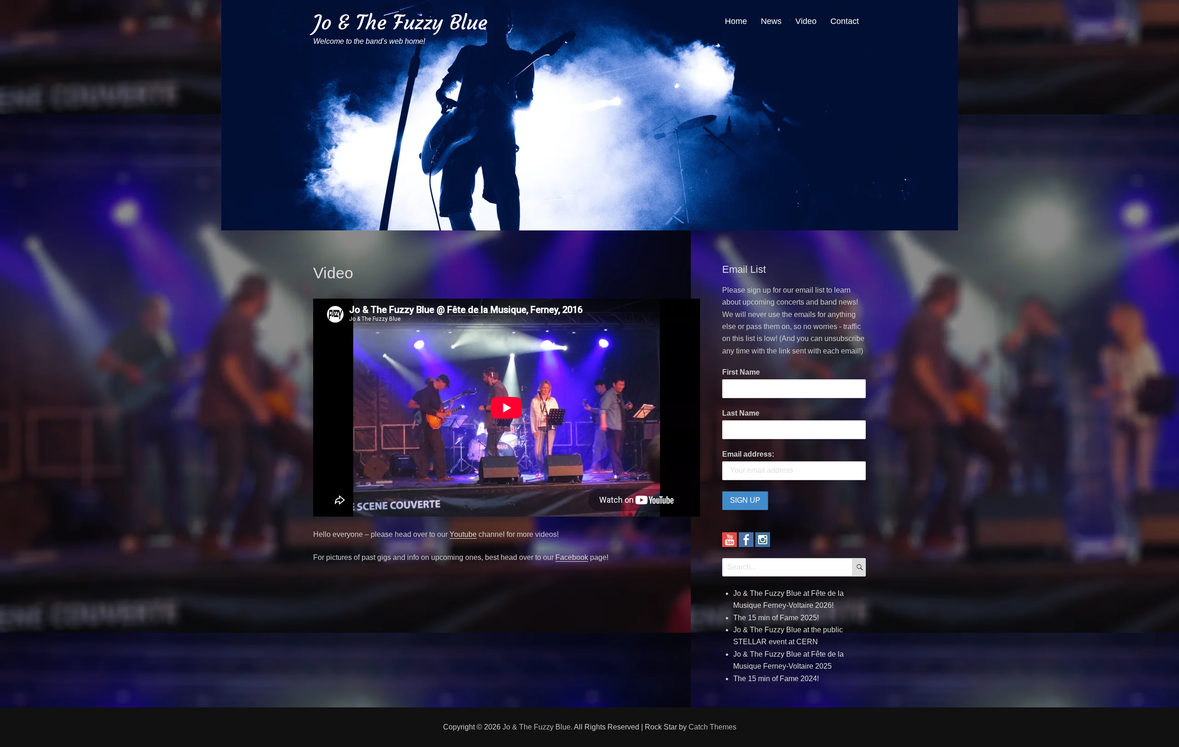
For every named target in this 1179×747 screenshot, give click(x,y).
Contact (844, 21)
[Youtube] (729, 539)
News (771, 21)
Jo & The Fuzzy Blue (400, 22)
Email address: (748, 454)
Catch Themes (712, 727)
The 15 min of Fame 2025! (776, 618)
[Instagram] (762, 539)
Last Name (740, 413)
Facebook (571, 557)
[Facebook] (746, 539)
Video (806, 21)
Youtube (463, 534)
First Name (741, 372)
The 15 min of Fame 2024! (776, 678)
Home (736, 21)
